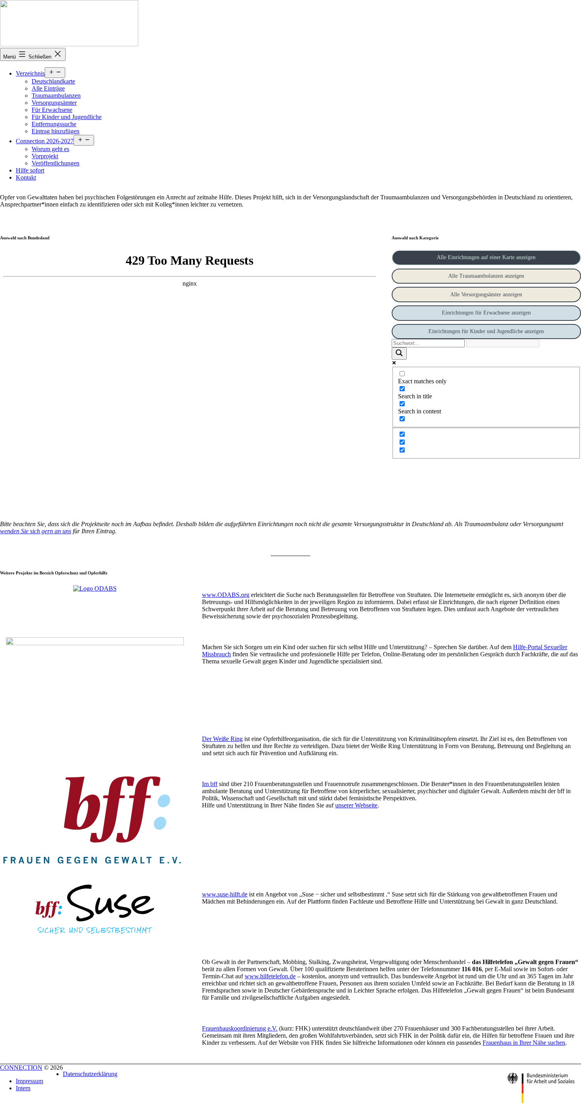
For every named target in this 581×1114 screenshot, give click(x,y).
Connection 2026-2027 (45, 141)
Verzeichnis (30, 73)
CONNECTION (21, 1067)
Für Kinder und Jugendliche (67, 117)
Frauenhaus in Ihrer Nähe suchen (524, 1042)
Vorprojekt (45, 156)
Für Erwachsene (52, 109)
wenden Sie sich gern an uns (35, 531)
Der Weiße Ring (222, 738)
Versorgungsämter (54, 102)
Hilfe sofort (30, 170)
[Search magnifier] (399, 353)
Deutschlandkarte (53, 81)
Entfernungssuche (54, 124)
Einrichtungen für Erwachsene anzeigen (486, 313)
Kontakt (26, 177)
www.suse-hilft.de (224, 894)
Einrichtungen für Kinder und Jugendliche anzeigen (486, 331)
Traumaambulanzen (56, 95)
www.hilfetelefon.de (270, 976)
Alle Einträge (48, 88)
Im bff (209, 784)
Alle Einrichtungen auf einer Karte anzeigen (486, 257)
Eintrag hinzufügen (55, 131)
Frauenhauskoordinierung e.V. (239, 1028)
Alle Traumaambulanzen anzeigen (486, 276)
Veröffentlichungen (55, 163)
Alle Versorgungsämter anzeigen (486, 294)
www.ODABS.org (225, 594)
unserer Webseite (356, 805)
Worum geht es (50, 149)
